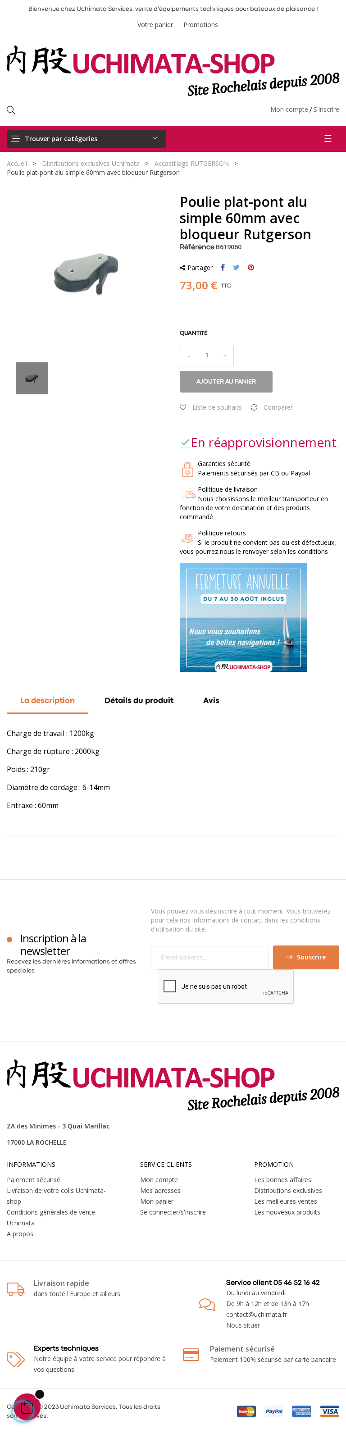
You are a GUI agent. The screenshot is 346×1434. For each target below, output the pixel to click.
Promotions (200, 24)
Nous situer (243, 1325)
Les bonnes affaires (282, 1179)
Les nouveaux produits (287, 1212)
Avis (211, 701)
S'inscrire (326, 109)
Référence (197, 247)
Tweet (236, 268)
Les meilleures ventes (285, 1201)
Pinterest (251, 268)
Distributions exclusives (288, 1190)
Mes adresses (160, 1190)
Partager (223, 268)
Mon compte (289, 109)
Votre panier (155, 24)
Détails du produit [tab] (139, 701)
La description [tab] (47, 701)
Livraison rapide (61, 1283)
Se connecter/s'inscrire (173, 1212)
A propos (20, 1233)
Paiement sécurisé (33, 1179)
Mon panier (156, 1201)
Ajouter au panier (226, 381)
